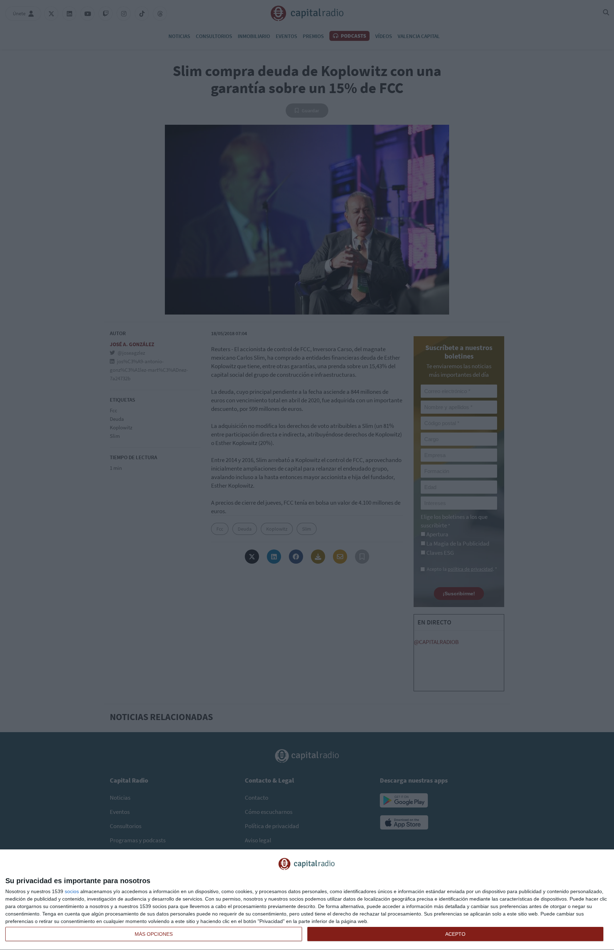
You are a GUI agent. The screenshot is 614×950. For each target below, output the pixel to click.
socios (72, 891)
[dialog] (307, 900)
